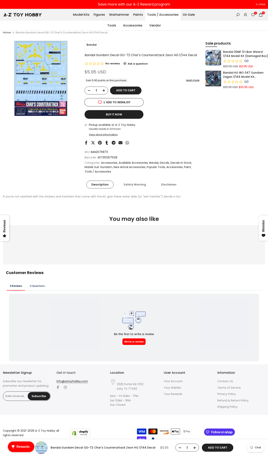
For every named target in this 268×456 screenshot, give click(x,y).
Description (99, 184)
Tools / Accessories (98, 172)
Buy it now (114, 114)
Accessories (109, 163)
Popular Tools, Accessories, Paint (169, 167)
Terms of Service (229, 388)
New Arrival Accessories (129, 167)
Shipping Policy (227, 407)
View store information (103, 134)
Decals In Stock (180, 163)
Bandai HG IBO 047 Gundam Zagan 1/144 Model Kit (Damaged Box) (243, 75)
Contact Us (225, 381)
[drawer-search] (238, 15)
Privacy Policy (226, 394)
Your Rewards (173, 394)
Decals (164, 163)
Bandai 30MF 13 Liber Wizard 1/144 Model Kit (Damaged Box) (245, 54)
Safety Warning (135, 184)
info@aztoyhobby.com (72, 381)
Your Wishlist (172, 388)
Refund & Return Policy (233, 400)
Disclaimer (169, 184)
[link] (213, 58)
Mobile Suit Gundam (98, 167)
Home (7, 32)
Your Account (173, 381)
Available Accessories (133, 163)
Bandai (92, 45)
